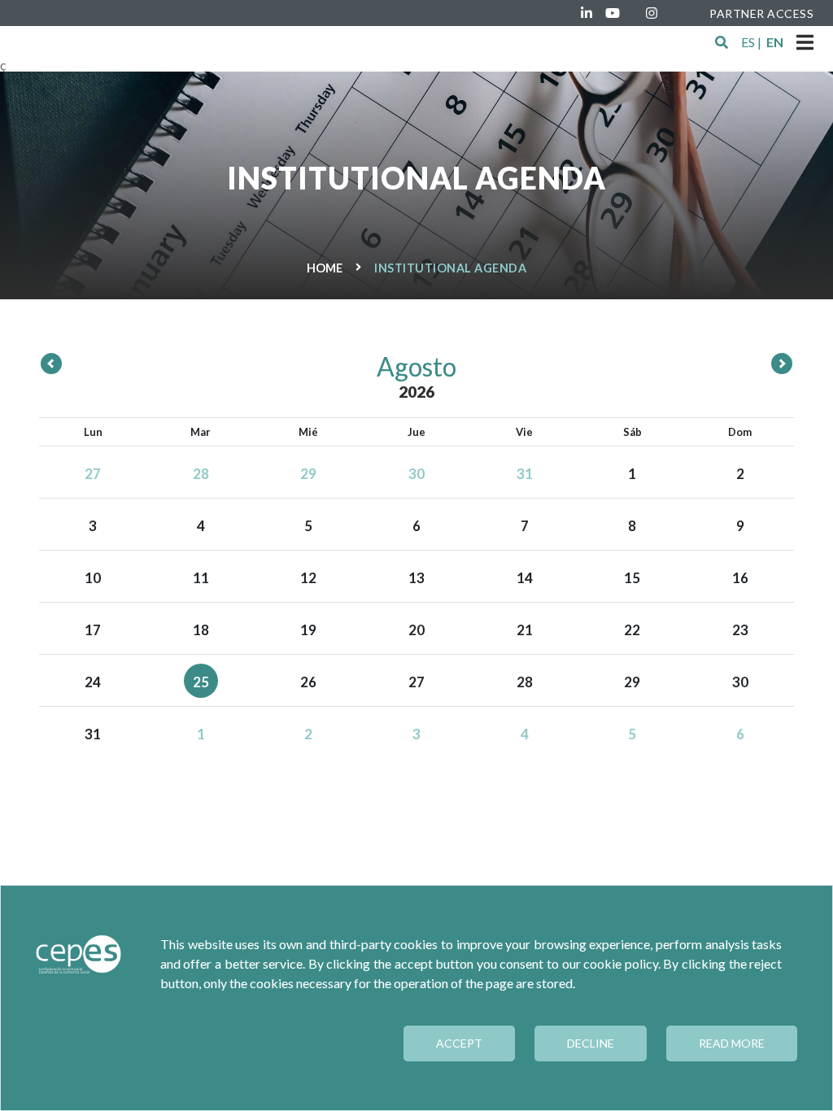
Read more (732, 1043)
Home (324, 268)
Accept (459, 1043)
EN (774, 42)
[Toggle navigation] (804, 42)
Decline (590, 1043)
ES (748, 42)
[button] (721, 42)
